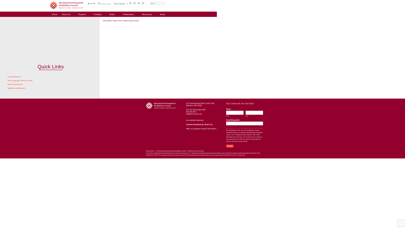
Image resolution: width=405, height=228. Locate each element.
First (227, 116)
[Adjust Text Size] (104, 3)
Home (54, 14)
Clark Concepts (199, 151)
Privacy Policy (150, 151)
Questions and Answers (16, 88)
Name (229, 109)
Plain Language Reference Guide (20, 80)
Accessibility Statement (194, 120)
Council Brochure (14, 77)
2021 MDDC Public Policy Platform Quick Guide (121, 21)
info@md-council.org (194, 114)
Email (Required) (233, 120)
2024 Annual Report (14, 84)
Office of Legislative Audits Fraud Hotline (201, 129)
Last (247, 116)
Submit (229, 146)
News (162, 14)
